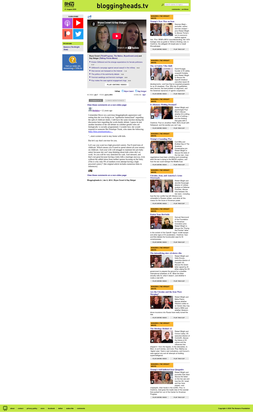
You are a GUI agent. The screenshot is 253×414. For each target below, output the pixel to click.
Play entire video (117, 84)
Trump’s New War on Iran (162, 21)
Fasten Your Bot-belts (159, 214)
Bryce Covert (129, 91)
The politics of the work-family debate (105, 74)
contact (20, 408)
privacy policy (32, 408)
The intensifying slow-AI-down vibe (166, 253)
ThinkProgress (107, 56)
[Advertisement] (72, 113)
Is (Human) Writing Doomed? (163, 104)
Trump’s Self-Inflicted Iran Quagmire (167, 369)
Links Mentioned (115, 100)
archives (185, 9)
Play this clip (179, 49)
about (12, 408)
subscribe (70, 408)
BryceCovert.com (131, 56)
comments (176, 9)
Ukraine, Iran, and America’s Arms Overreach (166, 176)
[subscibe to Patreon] (67, 38)
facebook (51, 408)
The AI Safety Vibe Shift (161, 65)
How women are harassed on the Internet (107, 71)
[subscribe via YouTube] (78, 27)
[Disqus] (117, 139)
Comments (95, 100)
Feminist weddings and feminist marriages (107, 77)
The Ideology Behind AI (161, 328)
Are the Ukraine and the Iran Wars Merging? (166, 293)
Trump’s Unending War (161, 138)
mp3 (143, 94)
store (43, 408)
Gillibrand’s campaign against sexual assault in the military (113, 67)
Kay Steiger (141, 91)
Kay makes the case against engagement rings (109, 80)
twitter (60, 408)
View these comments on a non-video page (106, 105)
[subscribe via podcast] (67, 27)
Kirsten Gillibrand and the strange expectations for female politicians (117, 62)
